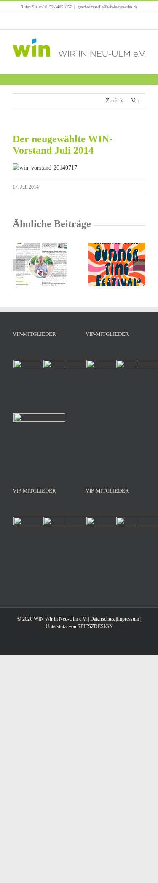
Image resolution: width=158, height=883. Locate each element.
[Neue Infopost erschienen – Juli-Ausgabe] (41, 246)
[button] (19, 265)
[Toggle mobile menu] (142, 61)
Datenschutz (102, 619)
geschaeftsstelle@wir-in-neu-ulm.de (107, 7)
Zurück (114, 100)
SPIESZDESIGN (95, 626)
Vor (135, 100)
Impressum (128, 619)
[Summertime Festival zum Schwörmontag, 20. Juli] (117, 246)
